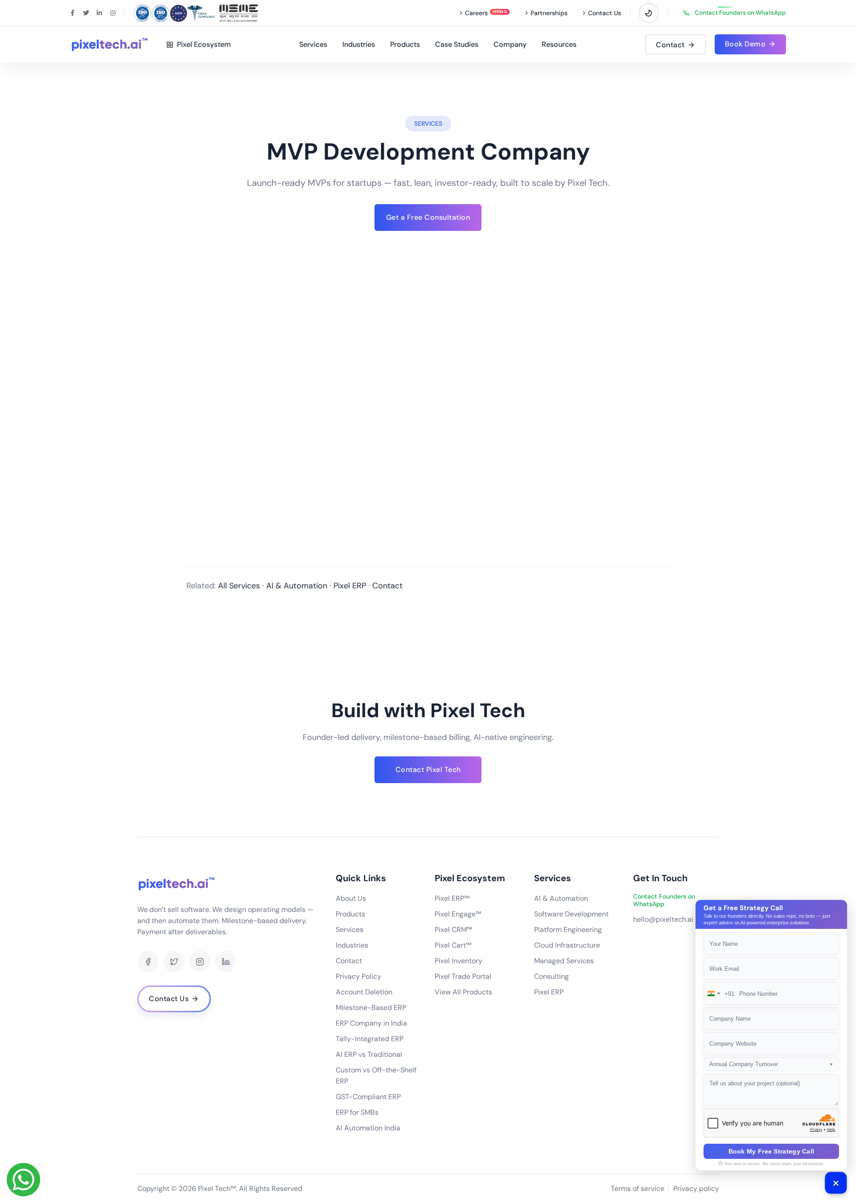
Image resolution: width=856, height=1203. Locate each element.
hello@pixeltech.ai (663, 919)
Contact (387, 585)
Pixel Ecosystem (202, 44)
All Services (239, 585)
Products (405, 44)
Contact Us (604, 13)
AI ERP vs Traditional (369, 1054)
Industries (358, 44)
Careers (476, 13)
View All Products (463, 992)
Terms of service (637, 1188)
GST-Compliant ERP (368, 1096)
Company (510, 44)
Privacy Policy (358, 976)
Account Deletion (364, 992)
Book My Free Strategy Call (771, 1151)
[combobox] (719, 993)
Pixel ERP (349, 585)
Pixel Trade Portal (463, 976)
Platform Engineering (568, 929)
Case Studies (456, 44)
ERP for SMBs (357, 1112)
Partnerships (549, 13)
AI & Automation (296, 585)
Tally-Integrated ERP (369, 1038)
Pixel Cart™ (453, 945)
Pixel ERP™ (452, 898)
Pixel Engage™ (458, 914)
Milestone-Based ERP (371, 1007)
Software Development (571, 914)
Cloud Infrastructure (567, 945)
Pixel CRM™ (453, 929)
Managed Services (564, 960)
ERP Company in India (371, 1023)
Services (313, 44)
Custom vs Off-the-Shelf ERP (376, 1075)
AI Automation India (368, 1128)
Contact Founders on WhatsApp (740, 12)
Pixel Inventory (458, 960)
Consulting (551, 976)
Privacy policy (696, 1188)
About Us (351, 898)
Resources (559, 44)
